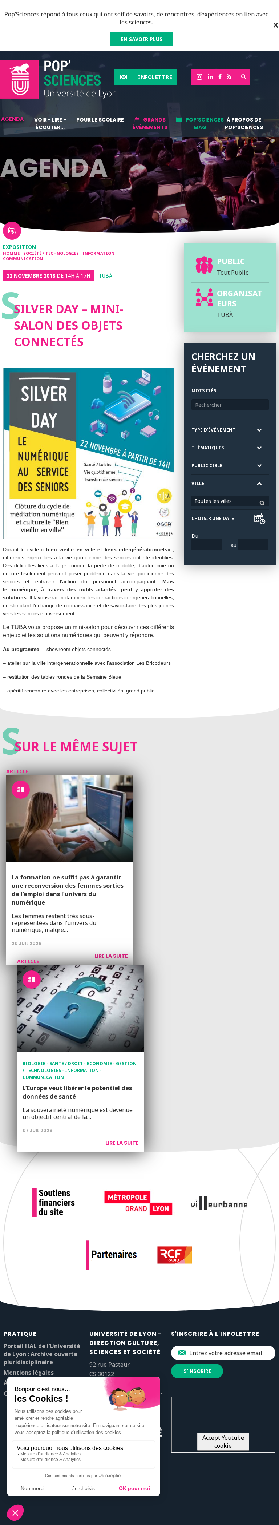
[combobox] (230, 501)
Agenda (12, 119)
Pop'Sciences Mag (205, 123)
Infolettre (155, 77)
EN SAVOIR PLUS (141, 39)
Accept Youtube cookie (223, 1442)
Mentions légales (29, 1373)
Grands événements (150, 123)
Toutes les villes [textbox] (213, 500)
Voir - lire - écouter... (50, 123)
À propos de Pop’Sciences (244, 123)
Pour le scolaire (100, 119)
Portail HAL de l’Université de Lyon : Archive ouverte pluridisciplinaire (42, 1354)
